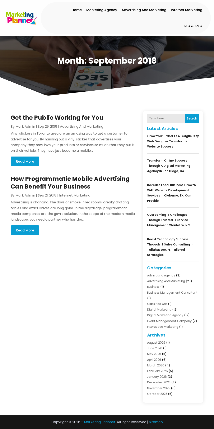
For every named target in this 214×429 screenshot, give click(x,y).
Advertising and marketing (144, 10)
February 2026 (157, 371)
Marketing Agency (101, 10)
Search (192, 118)
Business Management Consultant (172, 292)
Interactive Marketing (162, 327)
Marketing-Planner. (100, 422)
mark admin (25, 126)
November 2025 (158, 388)
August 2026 (156, 342)
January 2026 (157, 377)
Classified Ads (157, 304)
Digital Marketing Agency (165, 315)
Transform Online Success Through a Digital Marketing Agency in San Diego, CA (168, 165)
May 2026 (154, 354)
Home (77, 10)
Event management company (169, 321)
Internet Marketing (186, 10)
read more (25, 161)
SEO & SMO (193, 25)
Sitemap (156, 422)
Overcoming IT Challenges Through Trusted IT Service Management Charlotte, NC (168, 220)
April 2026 (154, 360)
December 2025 (159, 382)
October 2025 (157, 394)
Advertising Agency (161, 275)
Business (153, 287)
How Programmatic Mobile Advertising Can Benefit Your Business (70, 182)
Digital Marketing (159, 309)
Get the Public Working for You (57, 118)
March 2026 (155, 365)
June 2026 (154, 348)
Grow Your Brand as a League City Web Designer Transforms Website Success (173, 141)
